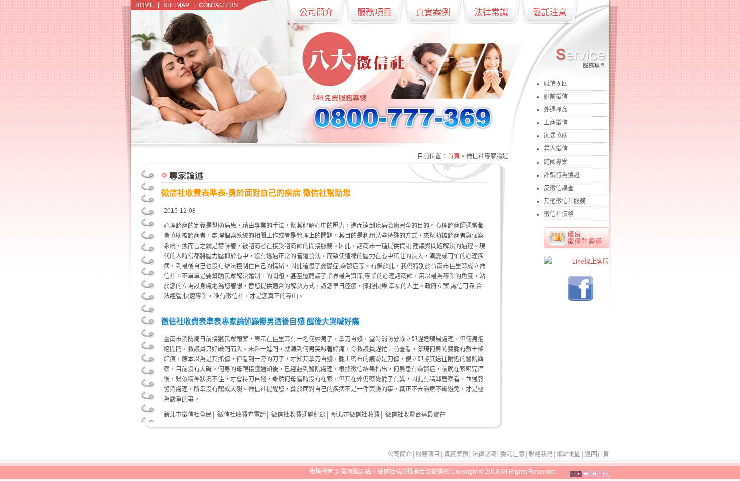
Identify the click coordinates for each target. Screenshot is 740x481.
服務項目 (374, 12)
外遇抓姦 (556, 109)
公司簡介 (316, 12)
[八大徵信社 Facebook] (580, 298)
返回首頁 (597, 454)
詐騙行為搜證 (562, 175)
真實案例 (433, 12)
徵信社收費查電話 (241, 414)
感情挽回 (556, 83)
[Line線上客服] (576, 262)
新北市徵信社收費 (355, 414)
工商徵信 (556, 122)
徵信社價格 (559, 214)
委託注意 (550, 12)
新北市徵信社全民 (188, 414)
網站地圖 (569, 454)
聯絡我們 (541, 454)
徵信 (347, 471)
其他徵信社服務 (565, 201)
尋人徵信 (556, 148)
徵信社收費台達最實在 (415, 414)
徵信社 (235, 296)
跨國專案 (556, 162)
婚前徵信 (556, 96)
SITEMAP (176, 5)
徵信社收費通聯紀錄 (298, 414)
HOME (144, 5)
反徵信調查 (559, 188)
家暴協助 (556, 135)
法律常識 (491, 12)
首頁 (454, 156)
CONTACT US (218, 5)
